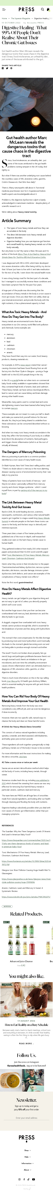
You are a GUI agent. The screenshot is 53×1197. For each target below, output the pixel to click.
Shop (26, 1150)
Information (26, 1163)
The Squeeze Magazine (20, 18)
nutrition (7, 906)
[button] (50, 943)
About (26, 1170)
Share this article (11, 65)
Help (26, 1157)
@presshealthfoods (16, 1066)
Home (4, 18)
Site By (25, 1189)
